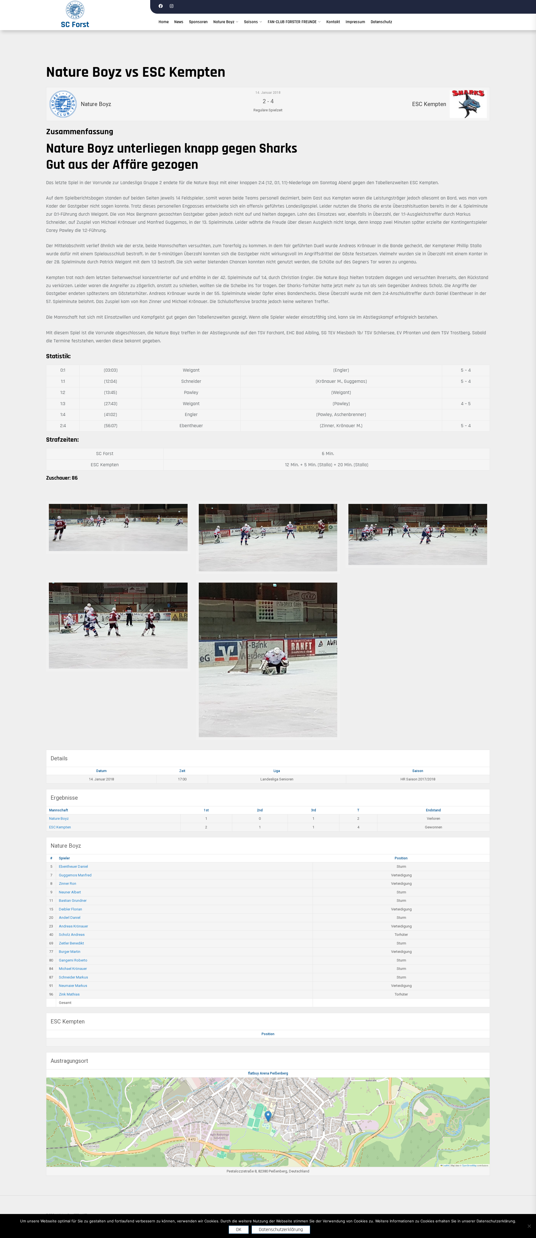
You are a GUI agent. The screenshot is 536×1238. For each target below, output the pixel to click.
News (178, 22)
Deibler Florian (70, 909)
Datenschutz (381, 22)
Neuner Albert (70, 892)
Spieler (64, 858)
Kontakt (333, 22)
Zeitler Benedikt (71, 943)
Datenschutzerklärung (281, 1229)
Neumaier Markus (73, 986)
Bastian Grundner (73, 900)
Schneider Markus (73, 977)
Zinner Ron (67, 883)
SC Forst (75, 25)
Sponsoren (198, 22)
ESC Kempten (60, 827)
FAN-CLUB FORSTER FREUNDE (292, 22)
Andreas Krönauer (73, 926)
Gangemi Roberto (73, 960)
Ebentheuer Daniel (73, 866)
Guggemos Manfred (75, 875)
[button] (268, 1116)
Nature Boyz (223, 22)
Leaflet (445, 1165)
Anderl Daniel (69, 917)
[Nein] (529, 1226)
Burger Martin (69, 951)
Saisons (251, 22)
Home (164, 22)
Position (401, 858)
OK (238, 1229)
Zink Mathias (69, 994)
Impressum (355, 22)
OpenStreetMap (469, 1165)
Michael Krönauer (73, 969)
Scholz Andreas (72, 934)
